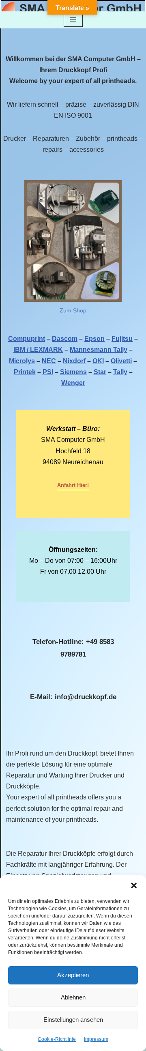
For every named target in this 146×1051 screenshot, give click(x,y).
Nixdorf (74, 361)
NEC (49, 361)
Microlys (22, 361)
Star (100, 371)
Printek (25, 371)
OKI (98, 361)
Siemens (73, 371)
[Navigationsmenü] (73, 20)
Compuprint (26, 338)
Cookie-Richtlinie (57, 1039)
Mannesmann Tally (98, 349)
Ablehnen (73, 997)
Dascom (64, 338)
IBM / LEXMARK (38, 349)
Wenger (73, 382)
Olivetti (121, 361)
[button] (134, 885)
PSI (48, 371)
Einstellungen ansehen (73, 1019)
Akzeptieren (73, 974)
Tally (120, 371)
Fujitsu (122, 338)
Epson (94, 338)
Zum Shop (73, 310)
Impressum (96, 1039)
